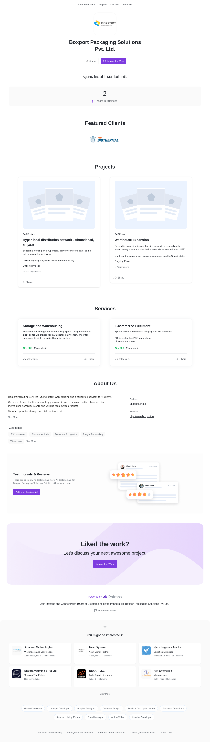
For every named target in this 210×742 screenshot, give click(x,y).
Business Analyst (111, 708)
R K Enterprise (163, 670)
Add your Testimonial (27, 492)
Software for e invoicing (50, 732)
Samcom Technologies (38, 647)
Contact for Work (115, 61)
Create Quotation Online (142, 732)
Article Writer (118, 717)
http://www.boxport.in (142, 416)
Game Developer (33, 708)
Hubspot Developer (60, 708)
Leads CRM (166, 732)
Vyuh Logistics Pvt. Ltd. (168, 647)
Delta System (97, 647)
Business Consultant (173, 708)
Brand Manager (95, 717)
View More (105, 693)
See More (13, 417)
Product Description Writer (141, 708)
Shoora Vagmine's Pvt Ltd (40, 670)
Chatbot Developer (142, 717)
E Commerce (18, 434)
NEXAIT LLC (97, 670)
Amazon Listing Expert (68, 717)
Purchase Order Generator (111, 732)
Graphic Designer (86, 708)
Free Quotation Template (80, 732)
